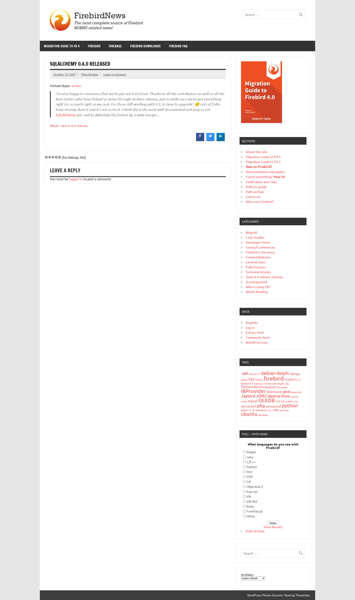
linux (285, 395)
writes (75, 86)
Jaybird (248, 395)
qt (253, 410)
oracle (289, 401)
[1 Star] (46, 157)
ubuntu (249, 414)
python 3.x (246, 410)
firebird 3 (247, 383)
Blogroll (251, 232)
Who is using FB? (258, 287)
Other (251, 516)
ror (270, 410)
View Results (273, 527)
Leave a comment (114, 74)
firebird (274, 378)
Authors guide (256, 187)
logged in (76, 179)
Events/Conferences (260, 247)
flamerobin (250, 386)
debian (268, 373)
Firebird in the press (260, 252)
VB (249, 496)
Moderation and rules (261, 182)
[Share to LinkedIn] (221, 140)
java (286, 391)
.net (244, 373)
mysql (253, 401)
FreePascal (254, 511)
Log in (250, 327)
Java (250, 457)
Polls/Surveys (255, 267)
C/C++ (251, 462)
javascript (296, 392)
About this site (256, 152)
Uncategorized (256, 282)
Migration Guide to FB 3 (263, 161)
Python (252, 467)
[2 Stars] (49, 157)
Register (252, 322)
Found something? (265, 176)
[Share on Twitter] (210, 140)
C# (249, 481)
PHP (250, 476)
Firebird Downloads (145, 46)
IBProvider (253, 391)
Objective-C (255, 486)
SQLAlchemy (65, 115)
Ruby (250, 506)
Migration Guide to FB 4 (62, 46)
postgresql (273, 406)
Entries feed (255, 332)
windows (263, 414)
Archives (247, 574)
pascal (245, 406)
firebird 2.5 (293, 379)
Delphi (251, 452)
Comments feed (257, 337)
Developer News (258, 242)
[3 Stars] (53, 157)
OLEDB (266, 400)
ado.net (253, 374)
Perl (249, 472)
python (290, 405)
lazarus (274, 395)
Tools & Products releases (264, 277)
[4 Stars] (56, 157)
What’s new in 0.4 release (68, 125)
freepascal (267, 387)
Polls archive (255, 192)
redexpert (261, 410)
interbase (274, 391)
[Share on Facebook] (200, 140)
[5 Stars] (59, 157)
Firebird (94, 46)
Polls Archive (255, 531)
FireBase (115, 46)
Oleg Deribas (89, 74)
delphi (283, 373)
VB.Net (252, 501)
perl (253, 406)
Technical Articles (258, 272)
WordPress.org (256, 342)
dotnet (244, 379)
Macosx (295, 396)
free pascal (281, 387)
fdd (251, 379)
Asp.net (252, 491)
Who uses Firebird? (259, 201)
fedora (259, 379)
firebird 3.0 (259, 383)
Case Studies (255, 237)
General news (256, 262)
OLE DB (280, 401)
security (284, 410)
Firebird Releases (258, 257)
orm (296, 401)
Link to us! (253, 196)
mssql (244, 401)
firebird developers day (277, 383)
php (261, 405)
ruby (275, 410)
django (295, 373)
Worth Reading (257, 292)
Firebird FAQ (178, 46)
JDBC (261, 395)
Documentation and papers (265, 172)
